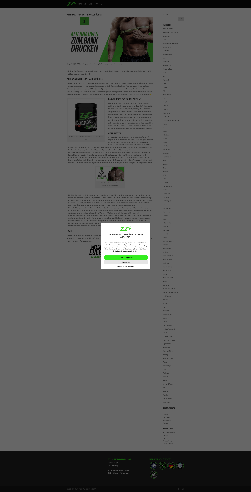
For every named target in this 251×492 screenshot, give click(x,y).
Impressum (119, 266)
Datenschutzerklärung (128, 266)
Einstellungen (126, 262)
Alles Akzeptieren (126, 257)
